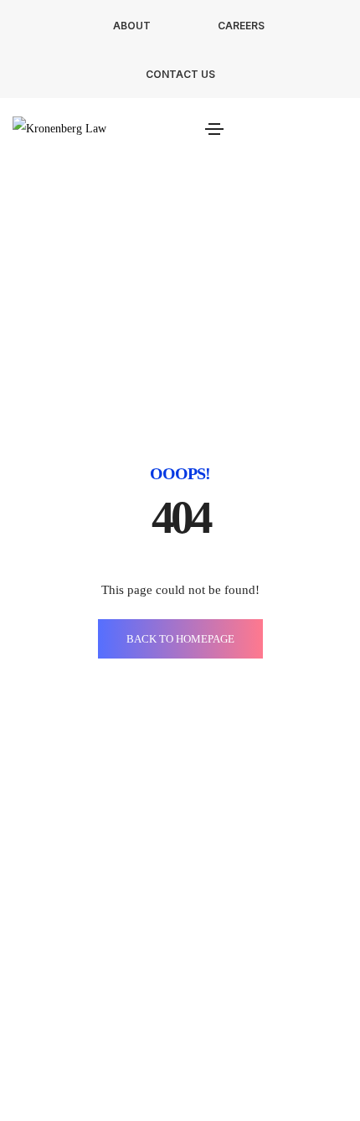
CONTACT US (180, 74)
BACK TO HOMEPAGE (180, 639)
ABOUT (132, 25)
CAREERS (241, 25)
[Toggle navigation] (214, 129)
